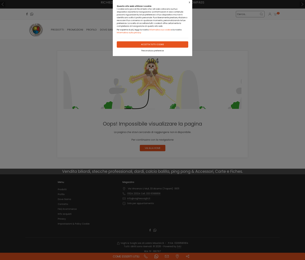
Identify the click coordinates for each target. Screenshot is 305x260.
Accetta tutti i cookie (152, 44)
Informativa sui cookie (160, 29)
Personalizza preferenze (152, 50)
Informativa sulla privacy (129, 32)
